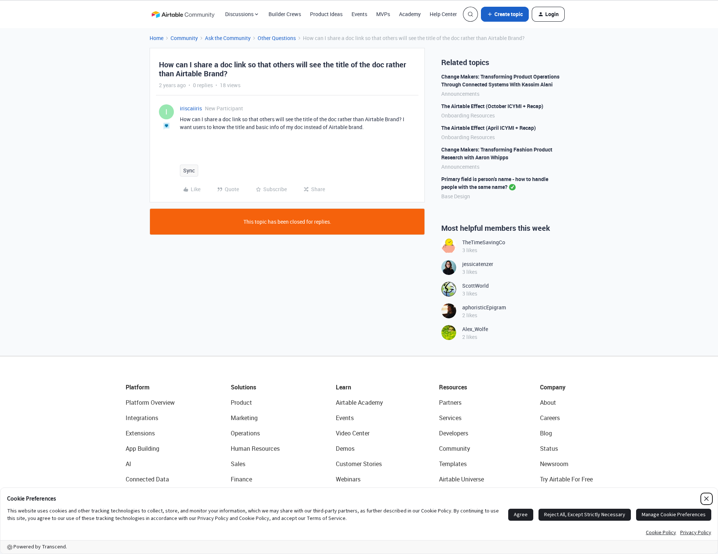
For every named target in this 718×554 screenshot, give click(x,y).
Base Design (455, 196)
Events (359, 14)
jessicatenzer (477, 263)
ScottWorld (475, 285)
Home (156, 38)
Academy (410, 14)
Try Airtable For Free (566, 479)
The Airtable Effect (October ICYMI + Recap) (492, 106)
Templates (453, 464)
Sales (238, 464)
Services (450, 418)
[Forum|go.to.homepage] (183, 14)
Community (184, 38)
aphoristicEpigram (484, 307)
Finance (241, 479)
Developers (453, 433)
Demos (345, 448)
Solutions (243, 387)
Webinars (348, 479)
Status (549, 448)
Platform (138, 387)
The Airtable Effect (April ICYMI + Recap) (488, 127)
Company (552, 387)
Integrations (142, 418)
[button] (505, 14)
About (548, 402)
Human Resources (255, 448)
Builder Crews (285, 14)
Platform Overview (150, 402)
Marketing (244, 418)
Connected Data (147, 479)
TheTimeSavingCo (483, 242)
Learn (343, 387)
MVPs (383, 14)
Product (241, 402)
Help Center (443, 14)
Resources (453, 387)
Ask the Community (228, 38)
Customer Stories (359, 464)
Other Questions (277, 38)
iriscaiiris (191, 108)
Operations (245, 433)
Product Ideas (326, 14)
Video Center (352, 433)
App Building (142, 448)
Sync (189, 170)
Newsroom (554, 464)
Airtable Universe (461, 479)
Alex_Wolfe (475, 329)
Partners (450, 402)
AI (128, 464)
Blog (546, 433)
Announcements (460, 93)
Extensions (140, 433)
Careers (550, 418)
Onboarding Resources (468, 115)
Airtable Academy (359, 402)
